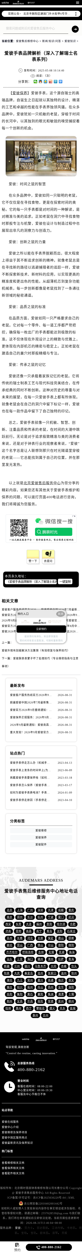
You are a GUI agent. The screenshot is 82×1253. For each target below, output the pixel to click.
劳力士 (28, 1228)
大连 (29, 924)
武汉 (71, 917)
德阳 (61, 945)
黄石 (30, 994)
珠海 (72, 952)
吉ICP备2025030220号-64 (49, 1197)
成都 (61, 910)
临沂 (61, 980)
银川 (27, 966)
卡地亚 (71, 1228)
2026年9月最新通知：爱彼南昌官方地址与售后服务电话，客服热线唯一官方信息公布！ (31, 724)
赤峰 (64, 966)
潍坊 (9, 980)
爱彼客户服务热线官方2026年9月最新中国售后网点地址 (37, 609)
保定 (51, 938)
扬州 (51, 987)
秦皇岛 (28, 973)
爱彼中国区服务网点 (14, 1137)
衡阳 (20, 994)
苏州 (9, 938)
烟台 (9, 987)
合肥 (73, 924)
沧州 (40, 973)
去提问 (48, 561)
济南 (8, 931)
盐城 (73, 1008)
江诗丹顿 (57, 1228)
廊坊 (9, 945)
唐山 (61, 938)
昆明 (18, 931)
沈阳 (60, 931)
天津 (51, 910)
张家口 (52, 973)
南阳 (40, 1001)
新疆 (7, 966)
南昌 (29, 931)
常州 (30, 980)
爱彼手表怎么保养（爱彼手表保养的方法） (31, 785)
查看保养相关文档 (13, 1168)
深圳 (40, 910)
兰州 (17, 966)
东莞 (18, 924)
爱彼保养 (19, 93)
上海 (20, 910)
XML (71, 1197)
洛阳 (71, 987)
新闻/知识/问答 (51, 41)
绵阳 (71, 945)
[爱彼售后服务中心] (18, 2)
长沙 (30, 917)
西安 (8, 924)
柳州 (71, 1001)
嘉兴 (40, 980)
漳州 (51, 959)
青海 (71, 959)
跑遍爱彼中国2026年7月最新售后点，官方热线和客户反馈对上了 (31, 702)
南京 (9, 917)
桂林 (8, 1008)
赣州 (40, 959)
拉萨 (61, 959)
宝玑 (33, 1233)
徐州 (74, 973)
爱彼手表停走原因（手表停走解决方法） (31, 800)
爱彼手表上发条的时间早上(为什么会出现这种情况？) (31, 770)
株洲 (51, 994)
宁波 (51, 917)
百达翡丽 (42, 1228)
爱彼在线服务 (10, 1121)
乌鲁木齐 (40, 966)
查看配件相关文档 (13, 1173)
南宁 (39, 931)
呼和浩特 (28, 952)
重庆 (71, 910)
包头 (74, 966)
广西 (30, 945)
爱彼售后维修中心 (27, 41)
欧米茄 (44, 1233)
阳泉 (7, 973)
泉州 (61, 1001)
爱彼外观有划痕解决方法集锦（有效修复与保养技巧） (36, 650)
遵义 (52, 1008)
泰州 (35, 1015)
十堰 (71, 994)
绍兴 (20, 987)
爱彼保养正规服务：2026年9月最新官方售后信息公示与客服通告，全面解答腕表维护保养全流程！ (31, 717)
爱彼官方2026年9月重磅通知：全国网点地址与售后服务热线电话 (31, 710)
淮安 (71, 980)
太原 (40, 938)
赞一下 (33, 561)
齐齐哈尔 (12, 952)
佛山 (40, 945)
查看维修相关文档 (13, 1162)
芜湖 (62, 952)
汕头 (9, 959)
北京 (9, 910)
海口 (30, 959)
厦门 (61, 917)
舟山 (40, 987)
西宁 (29, 1008)
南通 (51, 980)
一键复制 (65, 581)
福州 (39, 924)
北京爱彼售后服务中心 (42, 483)
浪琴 (55, 1233)
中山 (51, 945)
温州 (64, 973)
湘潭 (61, 994)
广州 (30, 910)
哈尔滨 (61, 924)
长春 (20, 938)
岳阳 (9, 994)
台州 (46, 1015)
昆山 (20, 945)
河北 (30, 938)
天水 (62, 1008)
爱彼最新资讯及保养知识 (17, 1142)
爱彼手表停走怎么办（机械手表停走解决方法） (31, 762)
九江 (20, 980)
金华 (61, 987)
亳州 (30, 987)
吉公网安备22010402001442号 (43, 1203)
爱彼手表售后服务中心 (30, 1192)
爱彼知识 (70, 41)
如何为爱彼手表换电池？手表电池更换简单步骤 (31, 792)
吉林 (41, 952)
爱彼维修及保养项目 (14, 1132)
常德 (51, 1001)
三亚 (20, 959)
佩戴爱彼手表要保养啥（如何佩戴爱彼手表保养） (31, 777)
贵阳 (49, 924)
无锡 (51, 952)
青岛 (49, 931)
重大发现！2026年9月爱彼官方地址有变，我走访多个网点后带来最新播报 (31, 732)
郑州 (20, 917)
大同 (53, 966)
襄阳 (40, 994)
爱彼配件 (41, 844)
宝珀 (24, 1233)
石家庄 (71, 931)
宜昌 (20, 1001)
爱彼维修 (41, 830)
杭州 (40, 917)
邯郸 (71, 938)
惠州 (18, 1008)
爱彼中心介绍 (10, 1127)
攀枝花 (40, 1008)
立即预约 (41, 628)
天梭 (64, 1233)
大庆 (17, 973)
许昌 (30, 1001)
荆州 (9, 1001)
